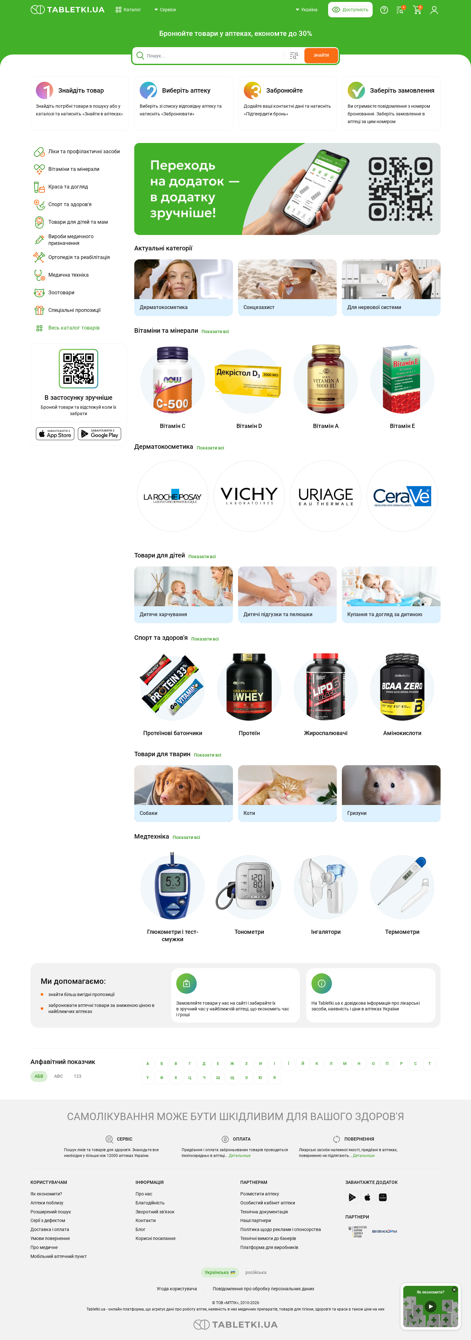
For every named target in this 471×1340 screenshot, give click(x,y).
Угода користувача (177, 1288)
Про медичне (44, 1247)
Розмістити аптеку (259, 1193)
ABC (58, 1076)
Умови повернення (50, 1238)
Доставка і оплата (49, 1229)
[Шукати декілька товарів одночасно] (296, 55)
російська (256, 1272)
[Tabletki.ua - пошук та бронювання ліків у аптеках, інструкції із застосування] (67, 9)
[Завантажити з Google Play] (99, 433)
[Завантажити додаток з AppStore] (367, 1197)
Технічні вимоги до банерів (268, 1238)
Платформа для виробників (269, 1247)
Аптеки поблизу (46, 1202)
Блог (140, 1229)
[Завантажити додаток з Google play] (351, 1197)
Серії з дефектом (47, 1220)
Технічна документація (264, 1211)
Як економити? (46, 1193)
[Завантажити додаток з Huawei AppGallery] (382, 1197)
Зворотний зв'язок (155, 1211)
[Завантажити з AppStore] (55, 433)
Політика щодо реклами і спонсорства (280, 1229)
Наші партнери (255, 1220)
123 (77, 1076)
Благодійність (150, 1202)
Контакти (146, 1220)
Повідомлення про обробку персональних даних (263, 1288)
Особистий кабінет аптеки (267, 1202)
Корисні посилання (156, 1238)
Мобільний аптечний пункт (58, 1256)
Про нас (144, 1193)
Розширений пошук (50, 1211)
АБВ (39, 1076)
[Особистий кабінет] (434, 9)
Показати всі (215, 331)
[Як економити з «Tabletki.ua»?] (384, 9)
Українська (217, 1272)
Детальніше (240, 1155)
